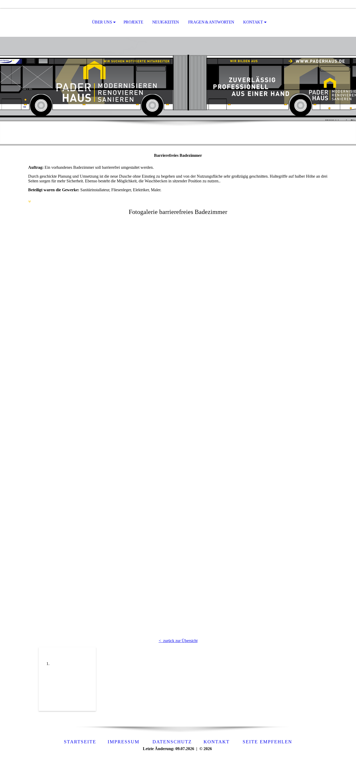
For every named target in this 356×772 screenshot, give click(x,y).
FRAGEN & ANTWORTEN (211, 22)
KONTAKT (253, 22)
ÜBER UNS (102, 22)
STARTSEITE (80, 741)
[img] (178, 78)
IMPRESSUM (121, 741)
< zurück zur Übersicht (178, 640)
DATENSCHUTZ (172, 741)
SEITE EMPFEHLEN (267, 741)
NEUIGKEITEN (165, 22)
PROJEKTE (133, 22)
